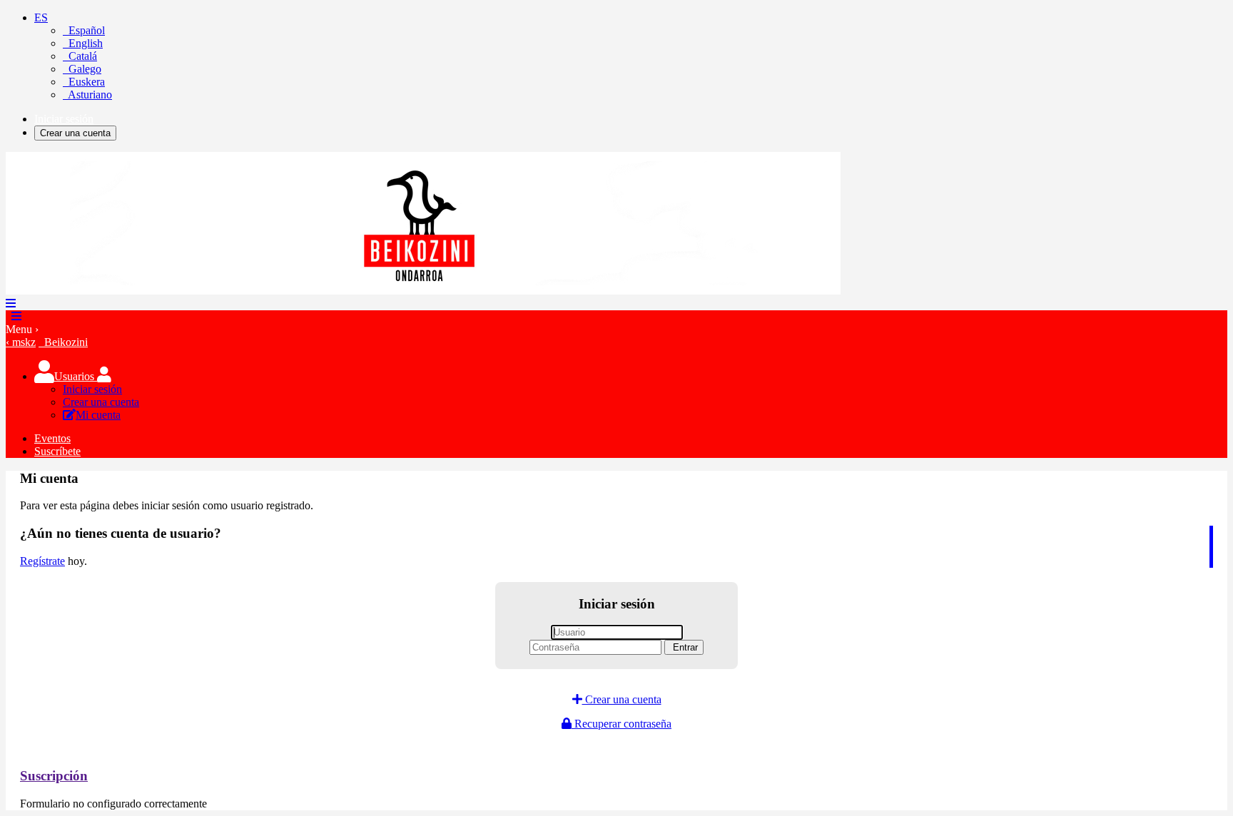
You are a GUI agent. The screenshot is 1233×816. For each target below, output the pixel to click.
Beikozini (63, 342)
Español (84, 30)
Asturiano (87, 94)
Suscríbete (57, 451)
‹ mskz (21, 342)
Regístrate (42, 561)
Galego (82, 69)
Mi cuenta (98, 415)
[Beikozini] (423, 291)
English (83, 43)
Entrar (684, 647)
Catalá (80, 56)
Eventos (52, 438)
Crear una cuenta (75, 133)
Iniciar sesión (63, 119)
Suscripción (54, 775)
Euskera (84, 82)
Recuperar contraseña (621, 724)
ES (41, 17)
